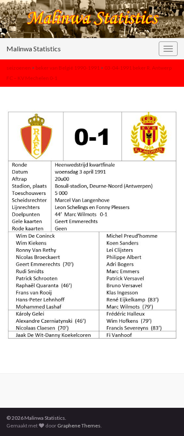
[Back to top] (164, 416)
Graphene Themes (79, 425)
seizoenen (18, 68)
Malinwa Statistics (33, 48)
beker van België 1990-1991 (68, 68)
